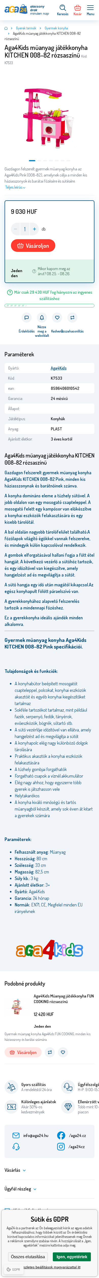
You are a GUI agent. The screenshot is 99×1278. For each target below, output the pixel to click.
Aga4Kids (59, 368)
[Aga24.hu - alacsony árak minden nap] (6, 28)
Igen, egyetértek (72, 1257)
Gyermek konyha (56, 28)
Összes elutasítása (28, 1257)
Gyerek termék (26, 28)
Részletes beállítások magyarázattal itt (49, 1267)
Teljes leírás (13, 187)
